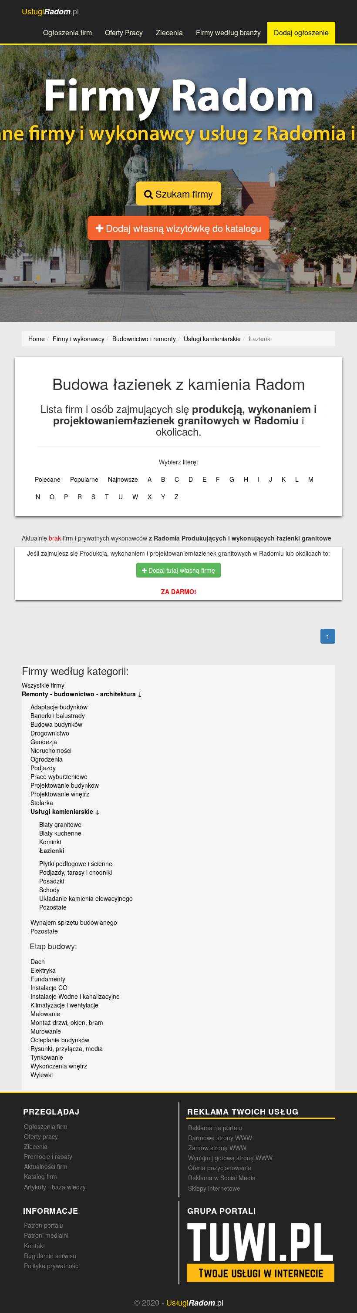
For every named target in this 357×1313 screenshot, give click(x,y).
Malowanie (45, 1013)
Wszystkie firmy (43, 685)
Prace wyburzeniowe (59, 776)
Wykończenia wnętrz (58, 1065)
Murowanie (45, 1031)
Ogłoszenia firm (67, 32)
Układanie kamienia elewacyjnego (86, 898)
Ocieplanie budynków (59, 1039)
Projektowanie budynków (64, 785)
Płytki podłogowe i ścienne (75, 863)
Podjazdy (43, 767)
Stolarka (41, 802)
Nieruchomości (50, 750)
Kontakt (34, 1245)
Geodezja (43, 741)
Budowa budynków (56, 724)
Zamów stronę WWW (217, 1147)
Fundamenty (47, 978)
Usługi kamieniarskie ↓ (64, 811)
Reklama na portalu (215, 1127)
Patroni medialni (46, 1235)
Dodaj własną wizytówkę (182, 228)
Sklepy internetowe (214, 1188)
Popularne (84, 479)
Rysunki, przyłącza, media (66, 1048)
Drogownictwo (49, 733)
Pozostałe (53, 907)
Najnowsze (123, 479)
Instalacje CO (48, 987)
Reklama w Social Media (222, 1177)
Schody (49, 889)
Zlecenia (169, 32)
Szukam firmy (183, 193)
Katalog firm (40, 1176)
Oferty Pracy (124, 32)
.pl (50, 11)
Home (36, 338)
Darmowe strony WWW (220, 1137)
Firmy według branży (228, 32)
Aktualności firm (45, 1166)
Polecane (48, 479)
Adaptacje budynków (59, 706)
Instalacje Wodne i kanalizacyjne (75, 996)
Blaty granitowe (60, 824)
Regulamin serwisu (50, 1255)
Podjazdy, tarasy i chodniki (75, 872)
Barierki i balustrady (57, 715)
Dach (37, 961)
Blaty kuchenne (60, 833)
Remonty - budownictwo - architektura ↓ (82, 693)
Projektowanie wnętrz (59, 793)
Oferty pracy (41, 1136)
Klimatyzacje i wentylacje (64, 1005)
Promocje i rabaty (48, 1156)
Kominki (50, 841)
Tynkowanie (46, 1057)
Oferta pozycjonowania (219, 1167)
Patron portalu (43, 1225)
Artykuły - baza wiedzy (55, 1186)
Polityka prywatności (52, 1265)
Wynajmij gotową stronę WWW (230, 1157)
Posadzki (51, 880)
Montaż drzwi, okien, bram (66, 1022)
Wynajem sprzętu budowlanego (73, 922)
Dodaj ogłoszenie (301, 32)
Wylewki (41, 1074)
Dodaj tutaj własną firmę (181, 570)
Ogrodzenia (46, 759)
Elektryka (43, 970)
